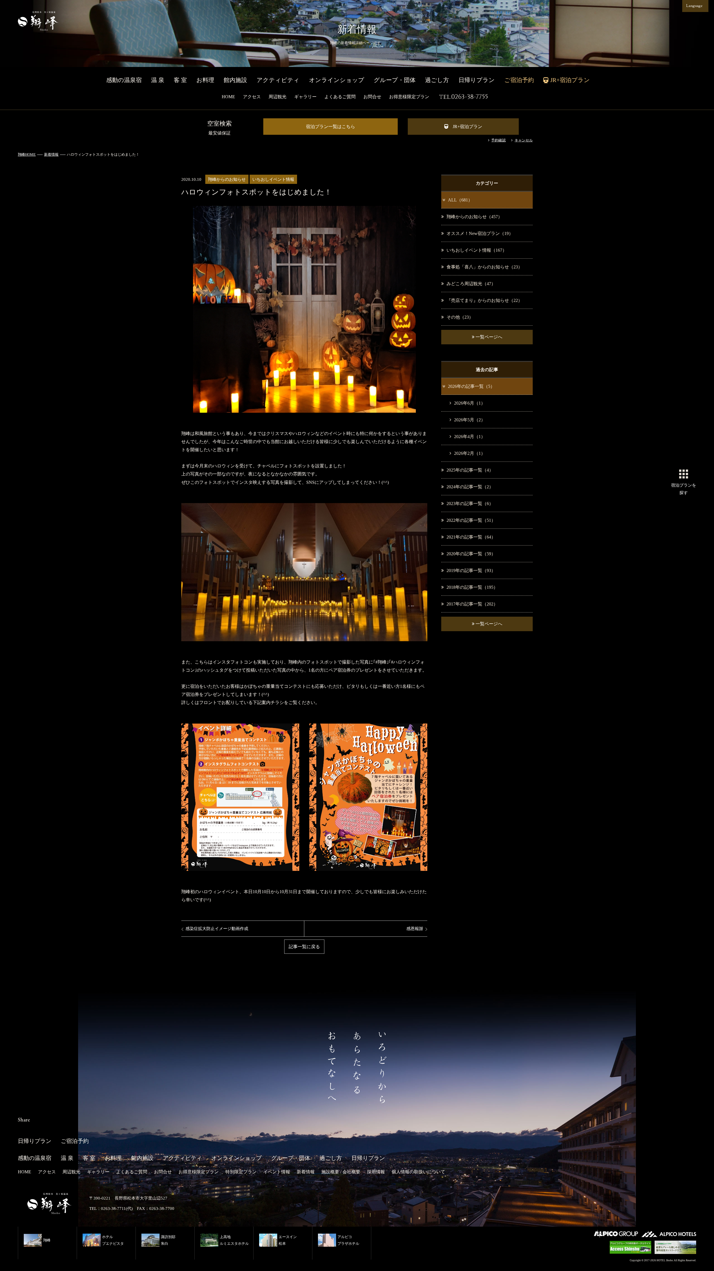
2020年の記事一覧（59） (471, 553)
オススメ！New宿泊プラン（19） (480, 233)
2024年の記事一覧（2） (470, 486)
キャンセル (524, 140)
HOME (228, 96)
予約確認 (498, 140)
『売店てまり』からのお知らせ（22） (484, 300)
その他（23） (460, 317)
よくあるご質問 (340, 96)
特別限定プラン (241, 1171)
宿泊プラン (683, 489)
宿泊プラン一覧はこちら (330, 126)
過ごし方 (437, 80)
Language (694, 6)
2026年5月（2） (469, 419)
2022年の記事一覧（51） (471, 520)
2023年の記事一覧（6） (470, 503)
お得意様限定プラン (409, 96)
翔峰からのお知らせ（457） (474, 216)
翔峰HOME (27, 154)
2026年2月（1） (469, 453)
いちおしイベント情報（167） (477, 250)
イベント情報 (276, 1171)
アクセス (252, 96)
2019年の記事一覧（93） (471, 570)
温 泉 (157, 80)
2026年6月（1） (469, 403)
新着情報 (51, 154)
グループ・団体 (395, 80)
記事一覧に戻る (304, 946)
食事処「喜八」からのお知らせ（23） (484, 267)
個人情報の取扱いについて (418, 1171)
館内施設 (235, 80)
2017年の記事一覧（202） (472, 604)
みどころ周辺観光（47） (471, 283)
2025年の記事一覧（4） (470, 470)
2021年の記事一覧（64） (471, 537)
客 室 (180, 80)
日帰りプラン (477, 80)
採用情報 (376, 1171)
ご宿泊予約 (519, 80)
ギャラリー (305, 96)
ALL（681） (460, 200)
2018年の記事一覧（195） (472, 587)
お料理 (205, 80)
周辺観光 (277, 96)
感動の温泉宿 (124, 80)
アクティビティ (278, 80)
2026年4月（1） (469, 436)
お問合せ (372, 96)
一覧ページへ (488, 337)
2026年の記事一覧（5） (471, 386)
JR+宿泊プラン (467, 126)
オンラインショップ (336, 80)
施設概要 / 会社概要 (340, 1171)
